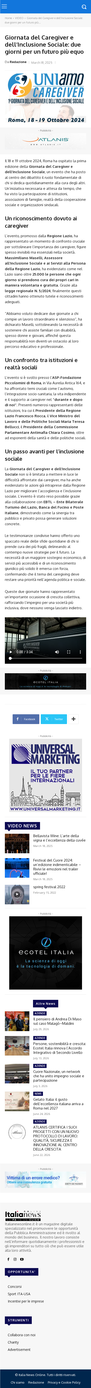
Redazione (18, 62)
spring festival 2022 (49, 887)
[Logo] (45, 1216)
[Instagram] (15, 1259)
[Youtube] (21, 1259)
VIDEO (19, 18)
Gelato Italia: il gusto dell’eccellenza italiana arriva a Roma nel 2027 (58, 1103)
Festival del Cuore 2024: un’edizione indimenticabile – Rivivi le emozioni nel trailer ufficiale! (57, 867)
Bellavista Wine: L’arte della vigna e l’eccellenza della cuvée (59, 838)
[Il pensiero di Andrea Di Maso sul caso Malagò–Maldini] (17, 1021)
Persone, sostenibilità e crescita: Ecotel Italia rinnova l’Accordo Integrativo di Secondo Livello (59, 1048)
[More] (73, 719)
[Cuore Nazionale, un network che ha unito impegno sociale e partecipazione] (17, 1073)
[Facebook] (8, 1259)
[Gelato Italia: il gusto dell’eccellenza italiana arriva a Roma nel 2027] (17, 1101)
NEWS (38, 1093)
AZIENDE (40, 1013)
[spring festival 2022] (17, 894)
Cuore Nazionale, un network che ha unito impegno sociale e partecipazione (58, 1076)
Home (8, 18)
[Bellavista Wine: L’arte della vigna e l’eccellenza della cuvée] (17, 843)
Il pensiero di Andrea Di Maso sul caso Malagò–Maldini (57, 1021)
